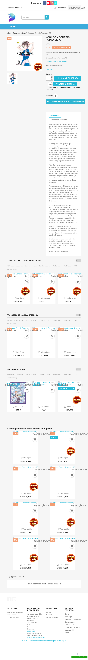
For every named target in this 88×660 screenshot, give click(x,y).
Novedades (49, 615)
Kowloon (49, 69)
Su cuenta (12, 608)
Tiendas (67, 633)
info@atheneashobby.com (36, 637)
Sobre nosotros (70, 622)
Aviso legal (68, 617)
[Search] (47, 17)
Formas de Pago (70, 625)
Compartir (55, 95)
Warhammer (57, 266)
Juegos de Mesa (30, 266)
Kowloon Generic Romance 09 (56, 62)
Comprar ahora (65, 83)
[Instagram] (52, 3)
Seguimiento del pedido (15, 612)
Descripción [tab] (54, 115)
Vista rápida (18, 298)
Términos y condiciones (73, 619)
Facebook (9, 599)
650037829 (19, 8)
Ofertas (48, 612)
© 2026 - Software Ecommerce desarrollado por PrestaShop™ (44, 641)
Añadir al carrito (68, 78)
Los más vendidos (52, 617)
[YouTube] (48, 3)
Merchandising (12, 269)
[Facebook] (44, 3)
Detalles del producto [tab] (59, 119)
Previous (77, 260)
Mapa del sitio (69, 630)
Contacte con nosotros (72, 627)
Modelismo (67, 266)
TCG (75, 266)
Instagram (14, 599)
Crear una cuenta (13, 617)
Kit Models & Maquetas (15, 266)
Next (79, 260)
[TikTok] (55, 3)
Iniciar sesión (11, 615)
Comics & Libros (44, 266)
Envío (67, 614)
